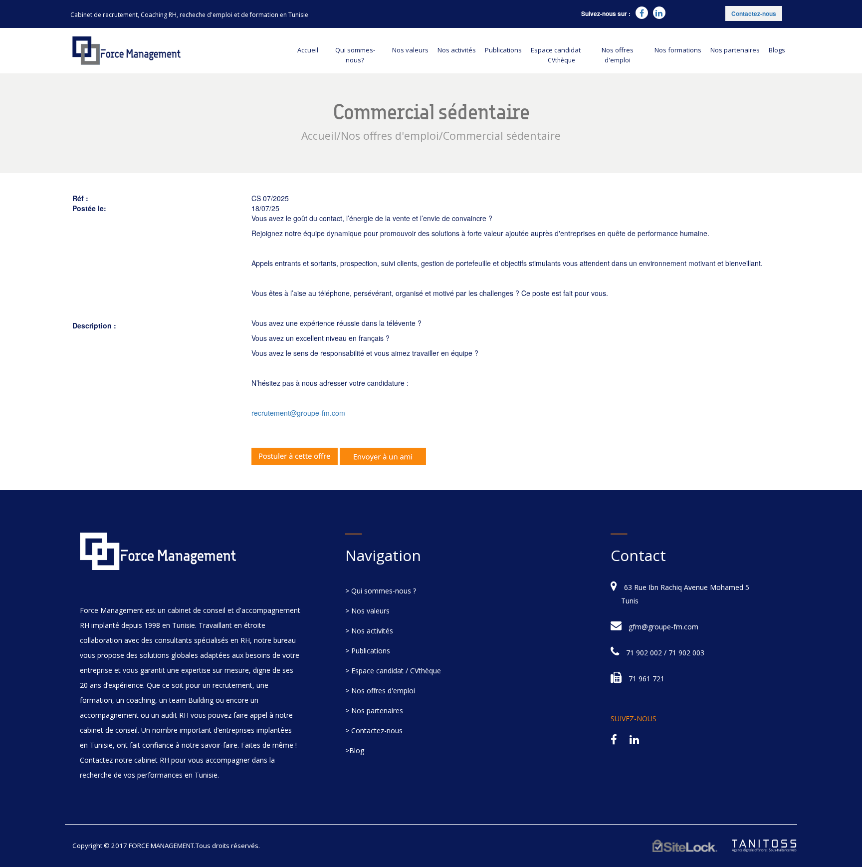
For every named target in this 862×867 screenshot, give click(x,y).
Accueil (307, 49)
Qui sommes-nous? (355, 54)
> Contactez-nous (374, 730)
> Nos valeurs (367, 610)
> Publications (367, 650)
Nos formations (677, 49)
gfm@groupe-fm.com (663, 626)
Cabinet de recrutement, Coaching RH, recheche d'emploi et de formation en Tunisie (189, 14)
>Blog (354, 750)
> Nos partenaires (374, 710)
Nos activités (456, 49)
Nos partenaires (735, 49)
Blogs (777, 49)
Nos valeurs (410, 49)
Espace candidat (556, 54)
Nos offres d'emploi (618, 54)
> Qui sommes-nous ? (380, 590)
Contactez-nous (753, 13)
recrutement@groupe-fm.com (298, 413)
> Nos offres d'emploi (380, 690)
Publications (503, 49)
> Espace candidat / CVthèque (393, 670)
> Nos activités (369, 630)
